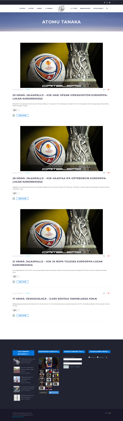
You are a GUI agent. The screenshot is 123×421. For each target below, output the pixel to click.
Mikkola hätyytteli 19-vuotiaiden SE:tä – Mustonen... (27, 379)
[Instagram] (109, 2)
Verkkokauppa (85, 8)
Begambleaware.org (18, 416)
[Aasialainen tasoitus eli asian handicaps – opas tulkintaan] (17, 397)
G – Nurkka (48, 8)
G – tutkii (74, 8)
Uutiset (31, 8)
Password (66, 361)
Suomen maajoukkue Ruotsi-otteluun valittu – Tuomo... (28, 369)
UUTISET (27, 89)
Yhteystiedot (98, 8)
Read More (22, 115)
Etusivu (22, 8)
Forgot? (71, 366)
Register (77, 366)
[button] (14, 115)
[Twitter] (107, 2)
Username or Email (69, 357)
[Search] (106, 8)
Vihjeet (39, 8)
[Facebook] (104, 2)
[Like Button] (15, 110)
